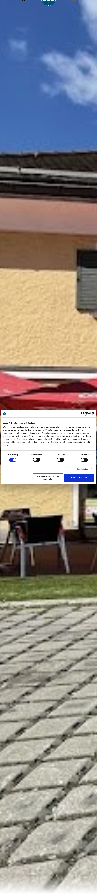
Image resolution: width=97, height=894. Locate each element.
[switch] (36, 460)
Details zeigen (82, 469)
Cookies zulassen (79, 478)
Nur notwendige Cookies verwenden (48, 478)
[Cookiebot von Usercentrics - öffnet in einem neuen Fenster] (83, 414)
